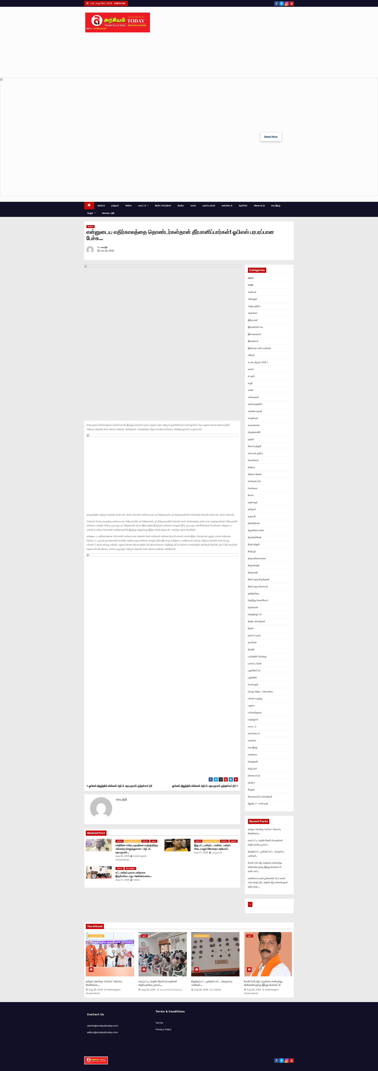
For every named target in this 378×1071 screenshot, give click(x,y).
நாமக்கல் (252, 642)
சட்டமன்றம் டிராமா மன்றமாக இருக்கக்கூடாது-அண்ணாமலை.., (133, 874)
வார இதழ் (275, 205)
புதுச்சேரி (252, 677)
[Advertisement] (189, 55)
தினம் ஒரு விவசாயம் (258, 586)
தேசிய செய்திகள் (163, 205)
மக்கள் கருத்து (255, 698)
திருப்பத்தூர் (254, 544)
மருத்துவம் (253, 719)
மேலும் (90, 213)
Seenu (136, 879)
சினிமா (129, 205)
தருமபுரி (252, 516)
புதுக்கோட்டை (254, 670)
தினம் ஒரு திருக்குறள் (258, 579)
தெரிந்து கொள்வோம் (258, 600)
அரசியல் (101, 205)
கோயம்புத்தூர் (130, 868)
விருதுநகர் (253, 761)
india (250, 285)
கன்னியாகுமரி (255, 411)
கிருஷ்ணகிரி (254, 432)
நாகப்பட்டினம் (254, 635)
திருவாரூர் (253, 572)
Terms (159, 1022)
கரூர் (250, 383)
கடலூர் (251, 376)
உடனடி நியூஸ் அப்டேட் (132, 841)
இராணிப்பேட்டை (256, 327)
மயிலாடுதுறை (254, 712)
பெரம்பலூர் (253, 684)
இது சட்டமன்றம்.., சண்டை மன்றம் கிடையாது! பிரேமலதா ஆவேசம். (212, 847)
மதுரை (154, 841)
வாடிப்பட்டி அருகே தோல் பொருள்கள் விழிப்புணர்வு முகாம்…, (158, 983)
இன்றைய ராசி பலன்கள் (259, 348)
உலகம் (193, 205)
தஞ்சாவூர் (252, 502)
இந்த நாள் (253, 320)
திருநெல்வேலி (254, 537)
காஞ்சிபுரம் (253, 418)
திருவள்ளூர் (253, 565)
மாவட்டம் (142, 205)
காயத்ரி (104, 247)
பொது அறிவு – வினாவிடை (261, 691)
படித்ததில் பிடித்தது (257, 656)
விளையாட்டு (259, 205)
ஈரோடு (251, 355)
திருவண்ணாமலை (257, 558)
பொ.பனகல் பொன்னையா (170, 989)
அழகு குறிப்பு (254, 306)
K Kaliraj (216, 989)
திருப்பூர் (252, 551)
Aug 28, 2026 (122, 856)
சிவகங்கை (253, 460)
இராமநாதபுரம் (254, 334)
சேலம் (251, 495)
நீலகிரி (251, 649)
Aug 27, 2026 (201, 852)
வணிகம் (252, 740)
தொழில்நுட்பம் (255, 614)
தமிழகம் (115, 205)
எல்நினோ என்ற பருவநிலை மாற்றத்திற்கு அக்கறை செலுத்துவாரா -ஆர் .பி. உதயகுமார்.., (136, 849)
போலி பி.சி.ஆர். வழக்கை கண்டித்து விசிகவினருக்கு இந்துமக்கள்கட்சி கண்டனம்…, (265, 867)
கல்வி (250, 390)
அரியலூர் (252, 299)
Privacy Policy (163, 1029)
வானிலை (252, 754)
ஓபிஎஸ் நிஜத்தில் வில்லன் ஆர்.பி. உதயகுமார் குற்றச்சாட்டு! (204, 786)
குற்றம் (251, 439)
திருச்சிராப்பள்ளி (256, 530)
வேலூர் (251, 789)
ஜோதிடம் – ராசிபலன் (258, 803)
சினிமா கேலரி (254, 474)
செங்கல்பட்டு (254, 481)
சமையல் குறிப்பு (255, 453)
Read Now (271, 137)
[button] (4, 136)
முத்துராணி (216, 852)
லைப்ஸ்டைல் (227, 205)
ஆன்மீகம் (243, 205)
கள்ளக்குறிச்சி (255, 404)
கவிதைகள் (253, 397)
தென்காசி (253, 607)
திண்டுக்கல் (254, 523)
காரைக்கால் (254, 425)
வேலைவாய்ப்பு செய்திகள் (260, 796)
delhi (250, 278)
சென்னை (224, 841)
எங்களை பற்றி (108, 213)
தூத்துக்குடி (253, 593)
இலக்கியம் (253, 341)
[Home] (89, 205)
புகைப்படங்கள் (209, 205)
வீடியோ (180, 205)
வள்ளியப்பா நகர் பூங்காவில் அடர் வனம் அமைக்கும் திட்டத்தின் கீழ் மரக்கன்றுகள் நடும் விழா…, (268, 882)
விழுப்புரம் (252, 768)
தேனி (250, 628)
